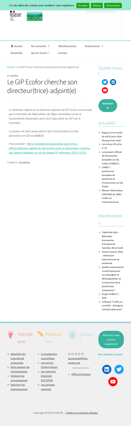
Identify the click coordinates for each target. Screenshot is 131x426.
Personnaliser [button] (113, 5)
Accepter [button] (82, 5)
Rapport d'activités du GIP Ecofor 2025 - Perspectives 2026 (112, 136)
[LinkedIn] (113, 82)
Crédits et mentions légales (82, 412)
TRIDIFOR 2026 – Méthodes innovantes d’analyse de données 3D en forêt (112, 240)
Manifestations (67, 46)
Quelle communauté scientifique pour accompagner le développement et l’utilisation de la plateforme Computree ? (112, 279)
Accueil (18, 46)
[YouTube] (105, 90)
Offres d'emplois (81, 374)
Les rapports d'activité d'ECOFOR (48, 376)
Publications (92, 46)
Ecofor (14, 75)
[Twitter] (105, 82)
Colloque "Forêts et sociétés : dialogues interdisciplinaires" (112, 305)
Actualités (17, 53)
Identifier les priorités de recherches (18, 358)
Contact (62, 53)
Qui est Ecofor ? (40, 53)
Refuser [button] (97, 5)
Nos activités (38, 46)
